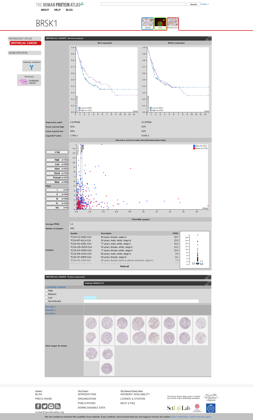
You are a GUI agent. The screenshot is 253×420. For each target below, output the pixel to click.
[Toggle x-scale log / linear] (57, 152)
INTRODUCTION (87, 394)
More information (180, 417)
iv (62, 203)
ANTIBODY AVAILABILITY (135, 394)
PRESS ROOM (43, 398)
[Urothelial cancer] (23, 83)
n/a (62, 207)
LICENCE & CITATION (132, 398)
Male (61, 182)
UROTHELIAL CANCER (24, 43)
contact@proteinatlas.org (49, 412)
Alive (61, 168)
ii (62, 194)
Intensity (49, 307)
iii (62, 198)
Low (61, 164)
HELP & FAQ (127, 403)
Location (49, 313)
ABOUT (45, 10)
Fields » (205, 4)
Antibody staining (56, 287)
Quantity (49, 310)
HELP (57, 10)
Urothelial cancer (34, 81)
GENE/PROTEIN (18, 53)
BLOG (69, 10)
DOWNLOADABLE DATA (91, 407)
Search (193, 4)
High (61, 160)
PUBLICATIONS (87, 403)
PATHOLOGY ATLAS (20, 38)
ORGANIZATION (87, 398)
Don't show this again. (201, 417)
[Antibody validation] (31, 69)
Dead (61, 173)
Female (60, 177)
